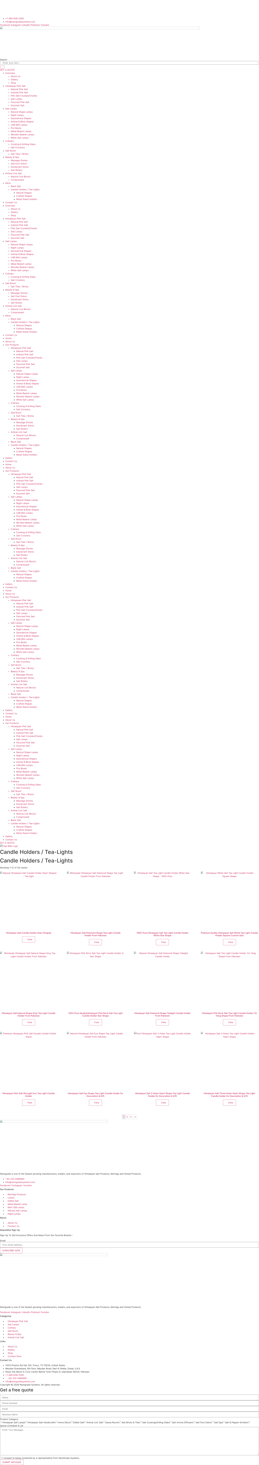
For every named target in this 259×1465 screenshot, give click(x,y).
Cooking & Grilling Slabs (23, 144)
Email (3, 1241)
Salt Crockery (18, 147)
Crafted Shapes (24, 196)
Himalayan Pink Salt (15, 86)
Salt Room (10, 150)
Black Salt (16, 186)
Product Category (9, 1419)
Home (8, 338)
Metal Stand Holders (26, 199)
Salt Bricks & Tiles (131, 1422)
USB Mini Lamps (19, 124)
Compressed (17, 179)
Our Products (12, 344)
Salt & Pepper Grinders (236, 1422)
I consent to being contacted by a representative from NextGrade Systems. (41, 1458)
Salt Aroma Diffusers (182, 1422)
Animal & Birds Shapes (22, 121)
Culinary (9, 141)
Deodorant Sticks (20, 166)
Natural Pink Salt (19, 89)
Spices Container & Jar (11, 1426)
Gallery (14, 79)
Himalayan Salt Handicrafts (41, 1422)
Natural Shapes (24, 192)
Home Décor (64, 1422)
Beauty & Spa (12, 157)
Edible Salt (78, 1422)
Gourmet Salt (17, 105)
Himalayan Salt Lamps (13, 1422)
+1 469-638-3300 (9, 5)
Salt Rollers (16, 170)
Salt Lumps (16, 99)
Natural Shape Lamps (22, 112)
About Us (15, 76)
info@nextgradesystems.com (15, 13)
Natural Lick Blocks (20, 176)
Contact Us (11, 202)
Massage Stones (19, 160)
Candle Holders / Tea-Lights (25, 189)
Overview (10, 73)
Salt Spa (218, 1422)
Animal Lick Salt (13, 173)
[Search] (2, 67)
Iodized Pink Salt (19, 92)
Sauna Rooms (112, 1422)
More (8, 183)
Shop (13, 82)
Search (3, 59)
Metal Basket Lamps (21, 131)
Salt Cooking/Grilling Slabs (156, 1422)
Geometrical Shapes (21, 118)
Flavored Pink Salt (20, 102)
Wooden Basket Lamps (22, 134)
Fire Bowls (16, 128)
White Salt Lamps (20, 137)
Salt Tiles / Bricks (19, 154)
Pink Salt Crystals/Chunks (24, 95)
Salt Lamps (11, 108)
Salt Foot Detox (19, 163)
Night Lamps (17, 115)
